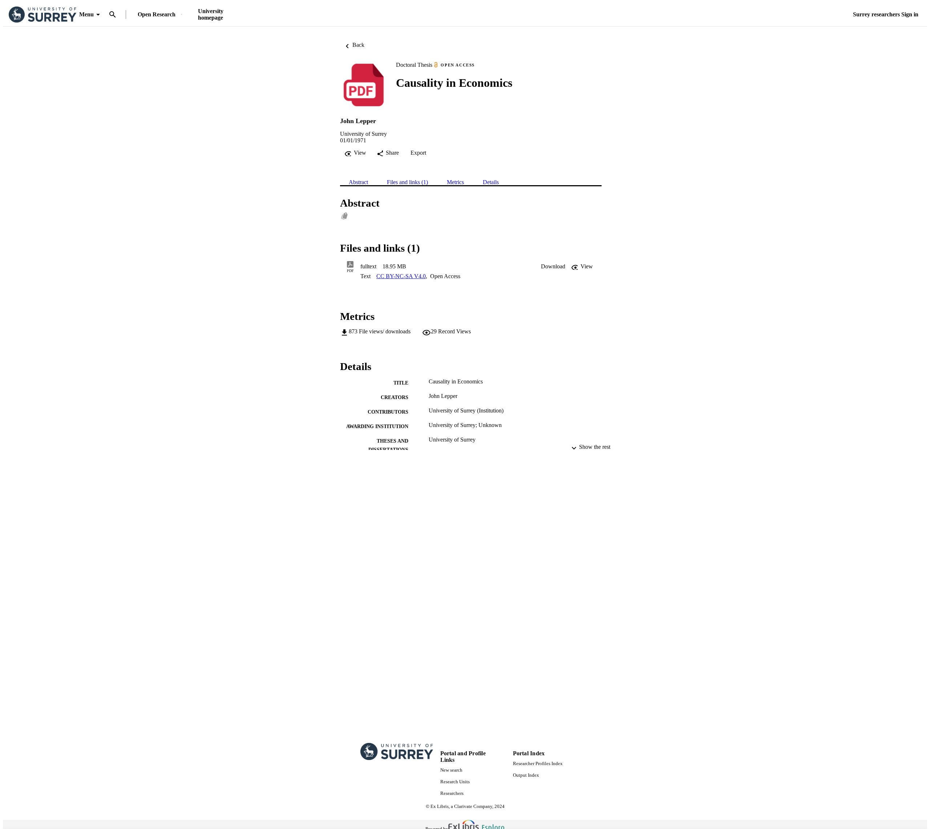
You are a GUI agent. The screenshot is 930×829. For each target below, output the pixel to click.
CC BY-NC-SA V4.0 (401, 276)
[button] (553, 266)
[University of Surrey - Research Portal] (42, 15)
